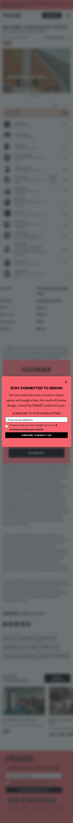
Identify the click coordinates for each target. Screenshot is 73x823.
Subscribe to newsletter (36, 435)
